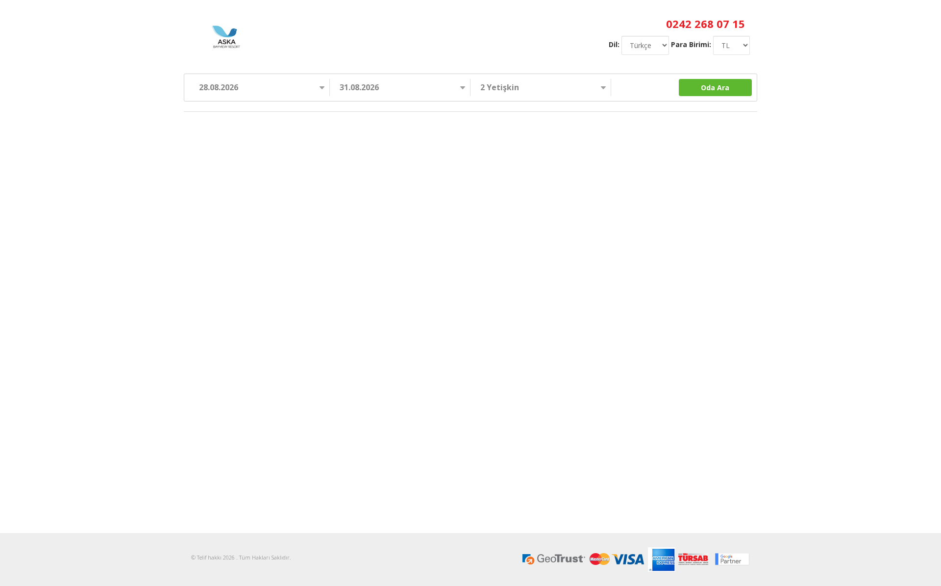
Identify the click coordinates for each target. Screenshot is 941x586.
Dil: (614, 44)
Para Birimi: (691, 44)
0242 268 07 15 (705, 23)
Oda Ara (715, 87)
